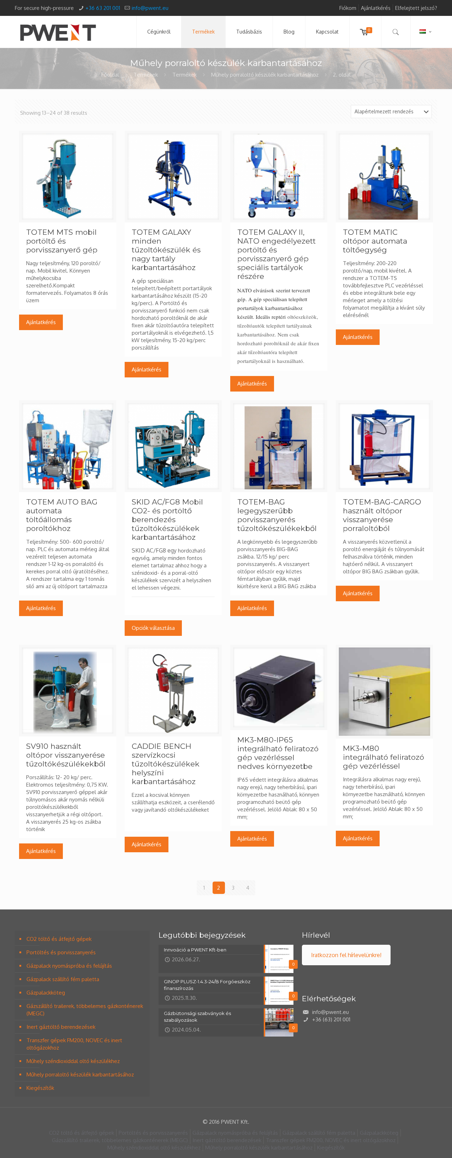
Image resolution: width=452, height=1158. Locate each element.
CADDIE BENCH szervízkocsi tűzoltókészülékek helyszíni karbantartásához (166, 764)
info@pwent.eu (150, 8)
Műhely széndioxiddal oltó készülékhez (73, 1061)
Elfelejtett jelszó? (416, 8)
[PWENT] (58, 32)
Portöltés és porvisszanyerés (61, 952)
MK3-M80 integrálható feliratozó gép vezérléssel (383, 757)
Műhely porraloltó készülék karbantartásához (265, 74)
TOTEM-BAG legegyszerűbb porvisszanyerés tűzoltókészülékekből (277, 515)
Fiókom (347, 8)
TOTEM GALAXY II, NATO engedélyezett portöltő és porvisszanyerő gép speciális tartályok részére (276, 254)
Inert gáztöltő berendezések (60, 1026)
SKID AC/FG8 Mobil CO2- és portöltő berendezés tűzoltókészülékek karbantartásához (167, 519)
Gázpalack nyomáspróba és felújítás (69, 965)
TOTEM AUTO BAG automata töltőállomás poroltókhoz (61, 515)
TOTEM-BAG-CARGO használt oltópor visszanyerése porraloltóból (382, 515)
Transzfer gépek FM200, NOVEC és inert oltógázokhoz (74, 1044)
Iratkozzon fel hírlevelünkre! (346, 955)
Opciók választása (153, 628)
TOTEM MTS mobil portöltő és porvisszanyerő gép (61, 241)
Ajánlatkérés (376, 8)
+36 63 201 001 (102, 8)
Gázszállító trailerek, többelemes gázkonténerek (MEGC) (84, 1010)
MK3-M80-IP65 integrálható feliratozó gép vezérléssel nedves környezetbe (278, 753)
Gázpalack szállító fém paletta (62, 979)
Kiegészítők (40, 1088)
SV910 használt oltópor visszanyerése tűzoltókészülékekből (66, 755)
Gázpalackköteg (45, 992)
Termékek (145, 74)
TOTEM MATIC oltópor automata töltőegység (375, 241)
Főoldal (110, 74)
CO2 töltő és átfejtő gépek (58, 939)
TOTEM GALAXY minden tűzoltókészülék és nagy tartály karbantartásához (166, 250)
